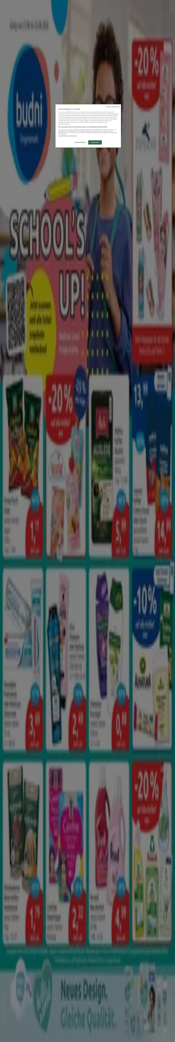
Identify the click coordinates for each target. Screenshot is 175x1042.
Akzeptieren (95, 142)
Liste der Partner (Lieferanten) (67, 136)
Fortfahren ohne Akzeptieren (113, 106)
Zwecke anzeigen (80, 142)
